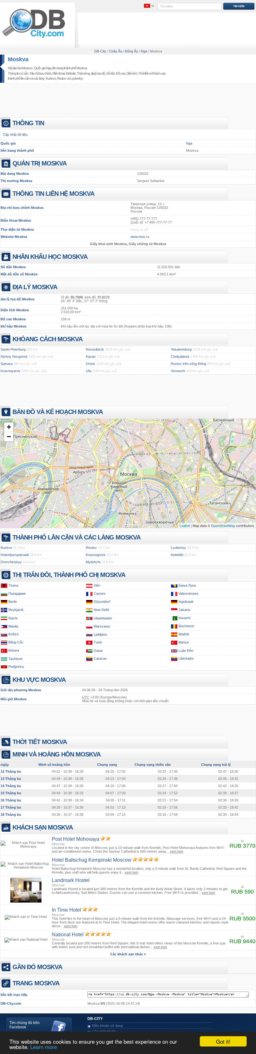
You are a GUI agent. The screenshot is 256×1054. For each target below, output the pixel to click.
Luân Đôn (186, 651)
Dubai (98, 651)
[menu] (149, 6)
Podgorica (16, 666)
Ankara (13, 651)
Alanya (183, 642)
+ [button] (9, 427)
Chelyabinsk (180, 356)
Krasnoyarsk (10, 371)
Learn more (43, 1047)
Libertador (186, 659)
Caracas (100, 659)
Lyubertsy (76, 78)
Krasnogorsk (96, 555)
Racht (12, 618)
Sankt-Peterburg (13, 349)
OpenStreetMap (223, 525)
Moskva (18, 59)
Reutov (61, 78)
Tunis (98, 642)
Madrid (184, 634)
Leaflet (185, 525)
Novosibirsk (95, 349)
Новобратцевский (15, 555)
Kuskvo (51, 78)
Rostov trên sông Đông (188, 364)
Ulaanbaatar (103, 618)
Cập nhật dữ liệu (15, 134)
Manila (13, 626)
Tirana (13, 585)
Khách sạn (158, 73)
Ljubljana (100, 634)
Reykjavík (16, 610)
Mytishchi (93, 562)
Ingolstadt (186, 601)
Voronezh (178, 371)
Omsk (90, 364)
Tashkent (15, 659)
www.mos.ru (139, 237)
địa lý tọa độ (98, 73)
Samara (6, 364)
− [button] (9, 437)
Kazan (91, 356)
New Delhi (101, 610)
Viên (97, 585)
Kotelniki (177, 555)
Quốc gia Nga (42, 68)
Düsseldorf (102, 601)
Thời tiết (143, 73)
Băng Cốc (15, 642)
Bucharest (186, 626)
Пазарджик (17, 593)
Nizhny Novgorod (14, 356)
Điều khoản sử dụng (107, 1025)
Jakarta (184, 610)
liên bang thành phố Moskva (69, 68)
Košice (13, 634)
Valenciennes (189, 593)
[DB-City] (33, 38)
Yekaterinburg (181, 349)
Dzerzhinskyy (11, 562)
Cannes (100, 593)
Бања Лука (187, 585)
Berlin (12, 601)
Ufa (88, 371)
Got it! (223, 1041)
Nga (189, 143)
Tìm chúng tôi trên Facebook (24, 1025)
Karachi (184, 618)
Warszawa (102, 626)
